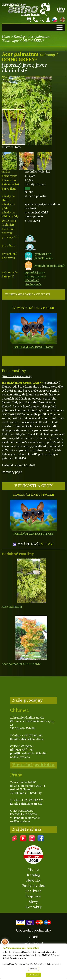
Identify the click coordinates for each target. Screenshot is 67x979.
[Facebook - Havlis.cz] (40, 840)
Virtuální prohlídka (33, 765)
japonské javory (35, 272)
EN (62, 19)
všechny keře (33, 284)
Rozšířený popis (12, 472)
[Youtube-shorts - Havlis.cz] (14, 840)
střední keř (32, 280)
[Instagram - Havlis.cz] (32, 840)
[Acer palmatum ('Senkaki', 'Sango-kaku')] (31, 638)
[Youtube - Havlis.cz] (23, 840)
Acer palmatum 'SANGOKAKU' (21, 664)
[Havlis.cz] (26, 9)
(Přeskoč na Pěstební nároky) (17, 376)
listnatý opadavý (35, 276)
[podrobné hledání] (29, 19)
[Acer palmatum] (31, 580)
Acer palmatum (12, 607)
